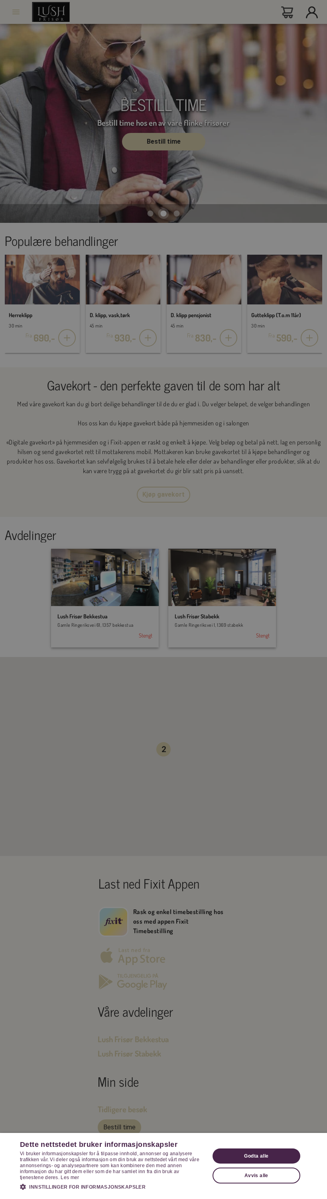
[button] (112, 1186)
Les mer (70, 1177)
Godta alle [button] (256, 1156)
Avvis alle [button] (256, 1175)
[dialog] (163, 1166)
